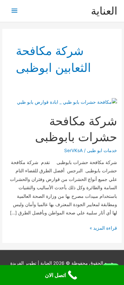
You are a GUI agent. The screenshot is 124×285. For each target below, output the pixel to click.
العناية (104, 10)
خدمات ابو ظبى (102, 150)
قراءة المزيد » (103, 228)
